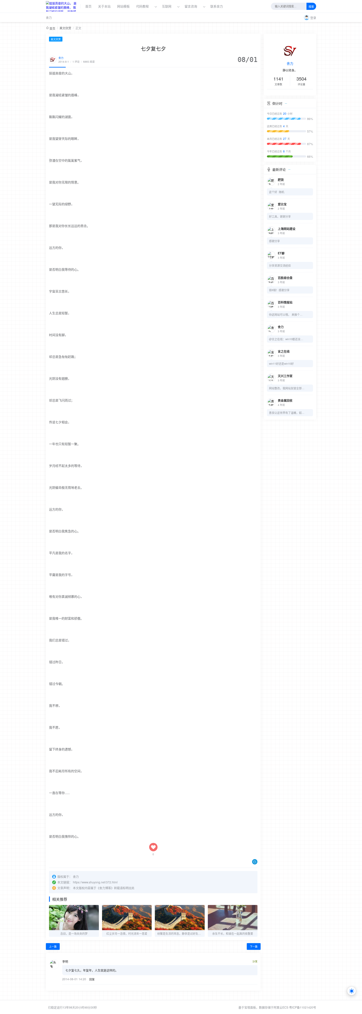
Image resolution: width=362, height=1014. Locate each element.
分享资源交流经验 (280, 265)
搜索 (311, 6)
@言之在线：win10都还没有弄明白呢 (287, 339)
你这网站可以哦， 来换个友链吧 (287, 314)
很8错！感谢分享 (279, 290)
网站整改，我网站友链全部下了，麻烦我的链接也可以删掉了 (287, 388)
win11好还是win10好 (281, 363)
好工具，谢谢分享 (280, 216)
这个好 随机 (276, 192)
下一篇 (253, 946)
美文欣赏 (65, 28)
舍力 (49, 17)
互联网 (166, 6)
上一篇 (53, 946)
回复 (92, 979)
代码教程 (142, 6)
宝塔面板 (250, 1007)
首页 (88, 6)
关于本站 (104, 6)
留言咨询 (191, 6)
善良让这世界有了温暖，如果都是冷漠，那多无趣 (287, 413)
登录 (313, 18)
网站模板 (123, 6)
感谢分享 (274, 241)
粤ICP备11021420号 (302, 1007)
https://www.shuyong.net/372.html (95, 882)
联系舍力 (216, 6)
